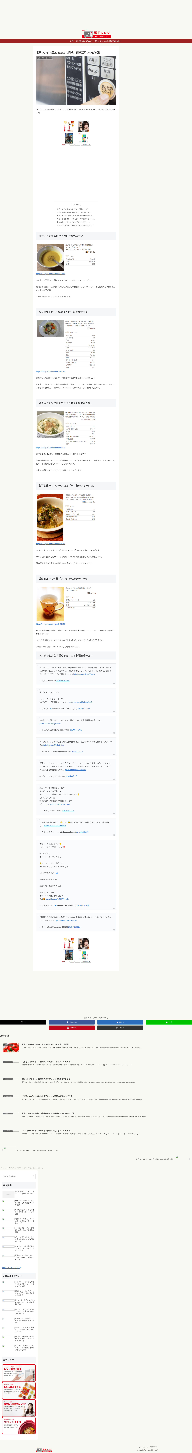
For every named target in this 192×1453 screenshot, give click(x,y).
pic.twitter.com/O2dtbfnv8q (75, 770)
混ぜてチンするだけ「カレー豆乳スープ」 (74, 209)
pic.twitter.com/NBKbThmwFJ (57, 899)
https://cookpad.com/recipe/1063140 (50, 372)
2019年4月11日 (83, 905)
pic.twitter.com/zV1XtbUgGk (55, 826)
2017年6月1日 (71, 776)
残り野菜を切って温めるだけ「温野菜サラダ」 (75, 212)
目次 (73, 205)
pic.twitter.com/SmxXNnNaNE (59, 804)
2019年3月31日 (74, 927)
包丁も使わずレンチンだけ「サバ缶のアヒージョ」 (77, 219)
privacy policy (143, 1447)
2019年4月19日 (82, 832)
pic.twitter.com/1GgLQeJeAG (80, 702)
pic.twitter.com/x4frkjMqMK (67, 920)
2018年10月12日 (63, 681)
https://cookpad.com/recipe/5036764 (50, 544)
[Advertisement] (60, 14)
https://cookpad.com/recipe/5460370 (50, 448)
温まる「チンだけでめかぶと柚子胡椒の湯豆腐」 (76, 215)
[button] (120, 1028)
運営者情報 (153, 1447)
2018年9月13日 (84, 709)
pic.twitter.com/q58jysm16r (50, 724)
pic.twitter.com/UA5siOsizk (53, 745)
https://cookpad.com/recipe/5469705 (50, 624)
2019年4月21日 (68, 811)
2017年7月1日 (77, 752)
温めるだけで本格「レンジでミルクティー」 (75, 222)
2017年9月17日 (76, 730)
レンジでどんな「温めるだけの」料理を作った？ (76, 225)
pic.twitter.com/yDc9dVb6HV (83, 674)
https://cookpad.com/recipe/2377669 (50, 274)
